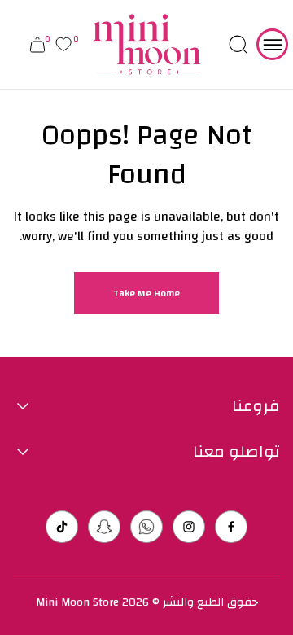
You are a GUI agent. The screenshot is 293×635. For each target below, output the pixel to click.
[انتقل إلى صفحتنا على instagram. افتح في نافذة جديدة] (189, 526)
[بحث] (238, 44)
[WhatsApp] (146, 526)
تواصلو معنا (236, 452)
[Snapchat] (104, 526)
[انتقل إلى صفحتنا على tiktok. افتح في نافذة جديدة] (62, 526)
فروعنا (256, 406)
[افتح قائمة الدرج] (272, 44)
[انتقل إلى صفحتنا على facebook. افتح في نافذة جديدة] (231, 526)
